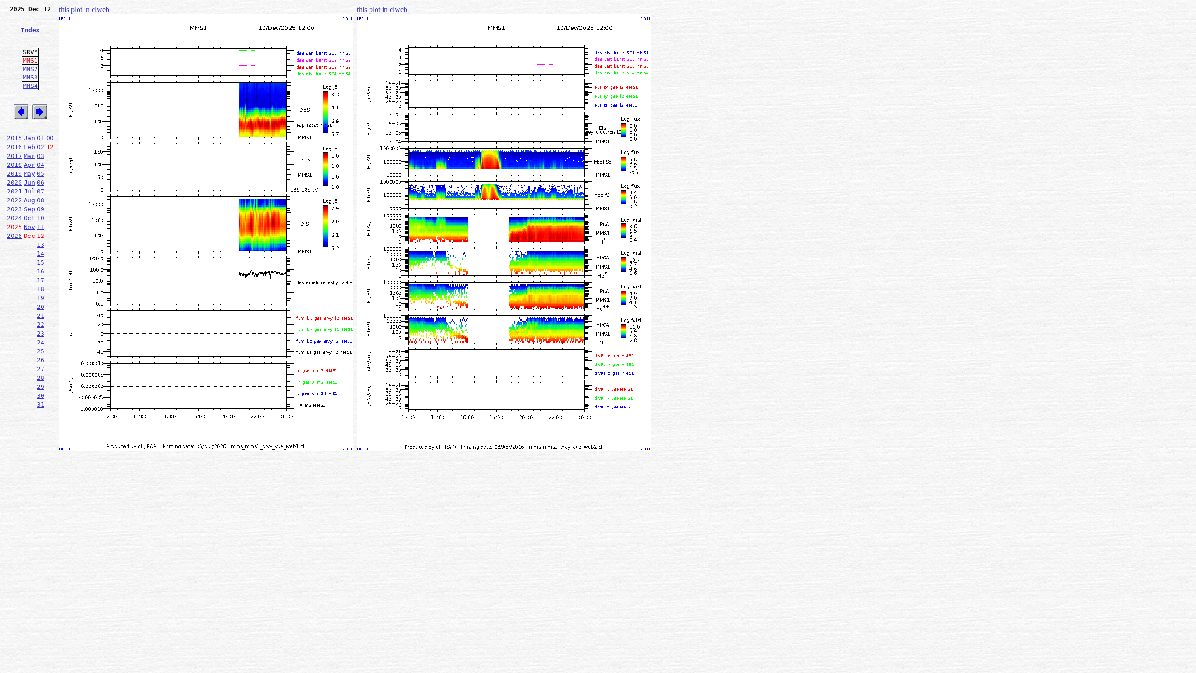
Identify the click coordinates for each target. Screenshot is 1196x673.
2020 (14, 182)
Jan (29, 138)
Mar (29, 155)
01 (40, 138)
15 (40, 262)
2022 (14, 200)
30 (40, 395)
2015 (14, 138)
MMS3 (30, 77)
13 (40, 244)
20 (40, 306)
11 (40, 226)
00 (50, 138)
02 (40, 146)
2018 (14, 164)
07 (40, 191)
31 (40, 404)
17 (40, 280)
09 (40, 209)
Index (30, 30)
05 (40, 173)
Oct (29, 218)
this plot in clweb (84, 10)
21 (40, 315)
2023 (14, 209)
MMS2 (30, 68)
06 (40, 182)
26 (40, 360)
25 (40, 351)
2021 (14, 191)
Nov (29, 226)
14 (40, 253)
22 (40, 324)
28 (40, 377)
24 (40, 342)
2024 (14, 218)
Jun (29, 182)
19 (40, 297)
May (29, 173)
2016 (14, 146)
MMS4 (30, 85)
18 (40, 289)
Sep (29, 209)
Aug (29, 200)
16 (40, 271)
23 (40, 333)
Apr (29, 164)
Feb (29, 146)
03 (40, 155)
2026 (14, 235)
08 (40, 200)
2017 (14, 155)
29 (40, 386)
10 (40, 218)
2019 (14, 173)
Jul (29, 191)
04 (40, 164)
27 (40, 368)
